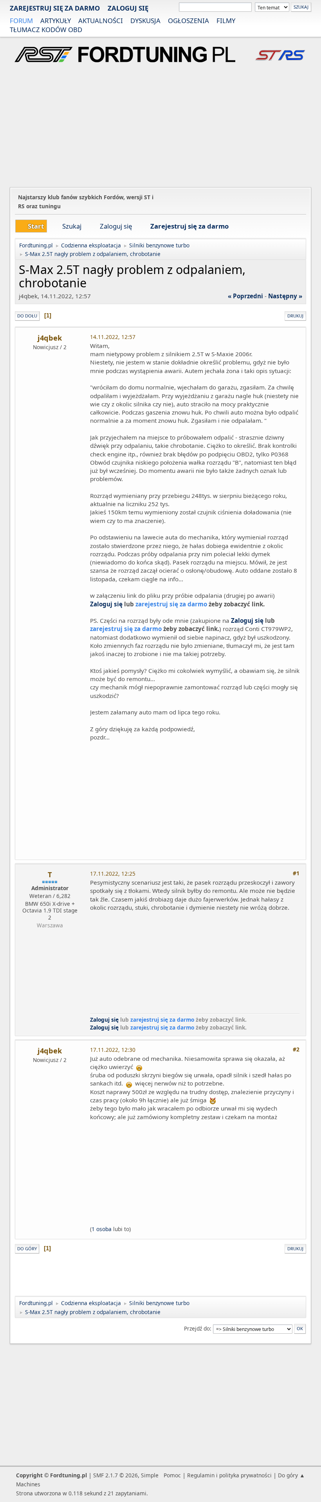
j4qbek (50, 338)
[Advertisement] (160, 126)
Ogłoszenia (188, 20)
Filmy (225, 20)
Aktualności (100, 20)
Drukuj (295, 316)
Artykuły (55, 20)
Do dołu (27, 316)
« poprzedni (245, 296)
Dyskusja (145, 20)
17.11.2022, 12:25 (112, 873)
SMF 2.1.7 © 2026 (115, 1475)
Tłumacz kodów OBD (46, 29)
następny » (285, 296)
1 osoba (102, 1229)
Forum (21, 20)
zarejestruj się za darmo (55, 8)
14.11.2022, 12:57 (112, 337)
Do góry (27, 1248)
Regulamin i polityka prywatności (229, 1475)
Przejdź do (197, 1328)
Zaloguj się (128, 8)
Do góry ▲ (291, 1475)
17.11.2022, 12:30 (112, 1049)
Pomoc (172, 1475)
